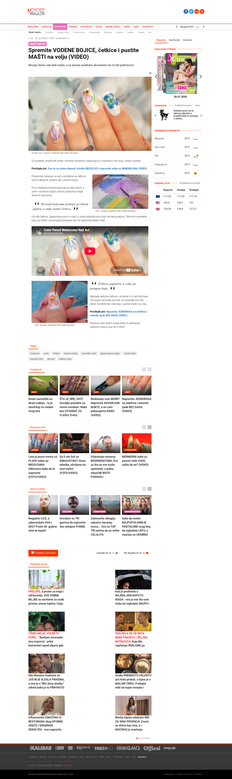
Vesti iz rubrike (37, 489)
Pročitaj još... (36, 369)
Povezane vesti (37, 427)
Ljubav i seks (63, 32)
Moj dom (108, 32)
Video (127, 757)
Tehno (127, 27)
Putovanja (86, 27)
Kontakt (68, 765)
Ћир (197, 11)
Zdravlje (46, 27)
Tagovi (33, 346)
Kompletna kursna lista (189, 183)
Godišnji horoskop (183, 105)
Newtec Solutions (184, 774)
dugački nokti (36, 359)
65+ (150, 32)
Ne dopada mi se (134, 553)
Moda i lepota (35, 32)
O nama (32, 765)
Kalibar (131, 32)
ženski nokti (130, 353)
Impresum (58, 765)
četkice (56, 353)
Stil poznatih (94, 32)
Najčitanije (174, 40)
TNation (198, 774)
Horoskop (142, 757)
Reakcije (187, 40)
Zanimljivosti (112, 27)
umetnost (34, 353)
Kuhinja (73, 27)
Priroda (141, 32)
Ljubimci (119, 32)
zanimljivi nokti (89, 353)
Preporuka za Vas (39, 564)
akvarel (50, 359)
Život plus (60, 27)
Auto (136, 27)
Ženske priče (79, 32)
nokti (46, 353)
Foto (134, 757)
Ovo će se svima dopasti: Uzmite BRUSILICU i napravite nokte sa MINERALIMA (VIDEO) (97, 168)
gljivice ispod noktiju (110, 353)
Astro (98, 27)
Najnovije (161, 40)
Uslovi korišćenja (45, 765)
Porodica (49, 32)
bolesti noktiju (70, 353)
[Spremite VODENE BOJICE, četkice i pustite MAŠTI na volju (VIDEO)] (90, 114)
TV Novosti (148, 27)
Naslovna (33, 27)
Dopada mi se (106, 553)
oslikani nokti (65, 359)
